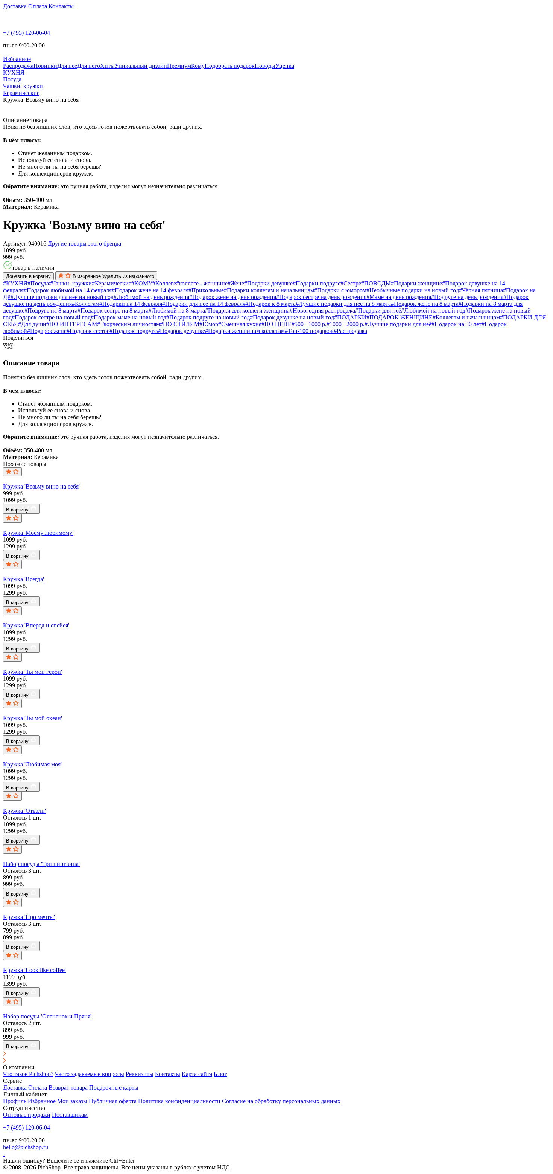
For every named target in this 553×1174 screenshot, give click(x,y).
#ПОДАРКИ (350, 317)
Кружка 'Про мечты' (29, 917)
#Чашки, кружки (70, 283)
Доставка (15, 6)
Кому (198, 66)
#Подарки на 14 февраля (130, 304)
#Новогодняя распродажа (322, 310)
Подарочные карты (113, 1087)
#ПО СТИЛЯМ (179, 324)
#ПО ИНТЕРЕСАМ (71, 324)
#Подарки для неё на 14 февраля (203, 304)
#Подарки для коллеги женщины (247, 310)
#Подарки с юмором (340, 290)
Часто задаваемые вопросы (89, 1074)
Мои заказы (72, 1101)
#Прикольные (206, 290)
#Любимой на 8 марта (177, 310)
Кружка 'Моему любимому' (38, 533)
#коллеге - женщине (202, 283)
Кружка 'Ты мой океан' (32, 718)
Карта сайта (197, 1074)
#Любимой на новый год (433, 310)
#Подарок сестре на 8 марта (113, 310)
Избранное (42, 1101)
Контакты (61, 6)
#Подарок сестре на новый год (51, 317)
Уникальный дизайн (141, 66)
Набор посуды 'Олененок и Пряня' (47, 1016)
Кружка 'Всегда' (23, 579)
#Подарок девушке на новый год (292, 317)
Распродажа (18, 66)
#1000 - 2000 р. (346, 324)
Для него (88, 66)
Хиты (107, 66)
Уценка (284, 66)
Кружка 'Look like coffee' (34, 970)
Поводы (265, 66)
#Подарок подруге (133, 331)
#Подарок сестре (88, 331)
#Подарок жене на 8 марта (425, 304)
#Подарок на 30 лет (456, 324)
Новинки (45, 66)
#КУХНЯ (15, 283)
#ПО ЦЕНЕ (276, 324)
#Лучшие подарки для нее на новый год (62, 297)
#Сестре (350, 283)
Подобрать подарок (230, 66)
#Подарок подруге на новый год (208, 317)
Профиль (14, 1101)
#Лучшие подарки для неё (398, 324)
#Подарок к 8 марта (270, 304)
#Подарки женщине (416, 283)
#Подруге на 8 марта (50, 310)
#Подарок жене (47, 331)
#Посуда (38, 283)
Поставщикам (70, 1114)
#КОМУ (141, 283)
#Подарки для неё (378, 310)
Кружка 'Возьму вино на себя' (41, 486)
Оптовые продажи (26, 1114)
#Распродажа (350, 331)
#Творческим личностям (128, 324)
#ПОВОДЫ (376, 283)
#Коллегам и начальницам (466, 317)
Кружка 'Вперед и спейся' (36, 625)
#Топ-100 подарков (309, 331)
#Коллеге (164, 283)
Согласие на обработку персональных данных (281, 1101)
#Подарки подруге (316, 283)
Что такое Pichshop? (28, 1074)
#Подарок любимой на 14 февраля (68, 290)
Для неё (67, 66)
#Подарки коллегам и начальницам (269, 290)
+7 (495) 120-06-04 (26, 32)
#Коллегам (85, 304)
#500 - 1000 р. (309, 324)
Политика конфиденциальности (179, 1101)
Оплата (37, 6)
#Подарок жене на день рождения (232, 297)
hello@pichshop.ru (25, 1147)
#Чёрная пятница (481, 290)
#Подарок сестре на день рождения (321, 297)
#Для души (32, 324)
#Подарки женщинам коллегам (245, 331)
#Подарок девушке (181, 331)
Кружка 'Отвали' (24, 811)
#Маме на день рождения (398, 297)
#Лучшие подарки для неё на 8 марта (343, 304)
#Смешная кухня (239, 324)
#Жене (236, 283)
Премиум (179, 66)
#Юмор (208, 324)
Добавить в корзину (28, 276)
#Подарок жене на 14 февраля (150, 290)
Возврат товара (68, 1087)
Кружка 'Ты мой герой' (32, 672)
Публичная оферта (113, 1101)
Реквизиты (139, 1074)
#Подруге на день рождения (467, 297)
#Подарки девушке (268, 283)
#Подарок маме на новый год (128, 317)
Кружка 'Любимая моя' (32, 764)
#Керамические (111, 283)
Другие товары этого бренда (84, 243)
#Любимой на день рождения (151, 297)
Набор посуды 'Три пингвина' (41, 864)
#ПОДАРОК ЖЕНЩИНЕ (399, 317)
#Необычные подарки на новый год (412, 290)
